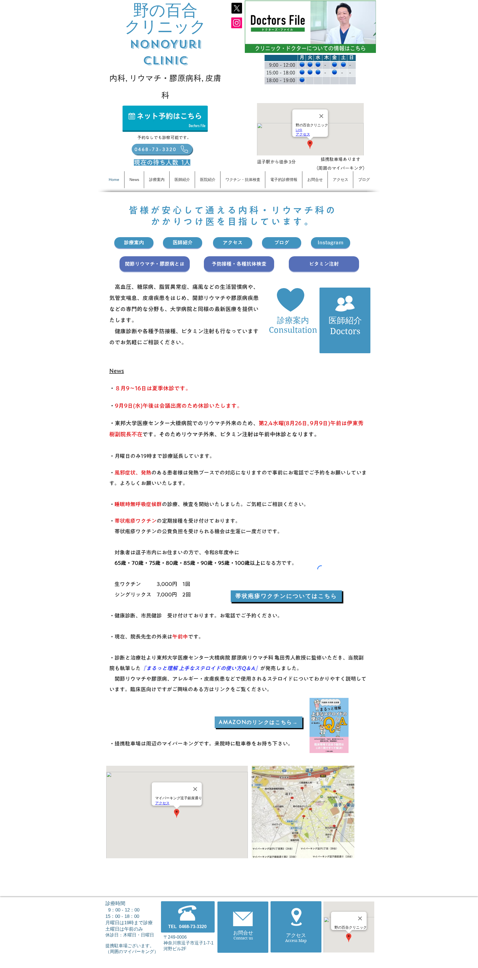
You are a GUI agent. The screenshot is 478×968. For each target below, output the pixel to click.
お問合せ (243, 933)
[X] (236, 8)
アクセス (296, 935)
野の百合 (165, 10)
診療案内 (293, 320)
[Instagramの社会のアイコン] (236, 22)
